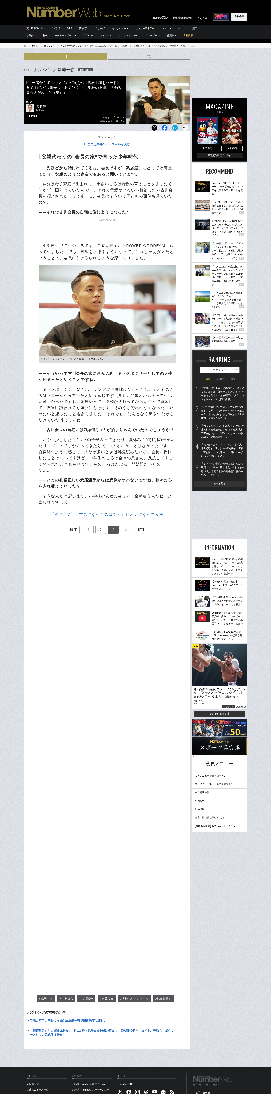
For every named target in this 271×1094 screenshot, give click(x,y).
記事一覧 (34, 1084)
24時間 (220, 379)
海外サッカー (119, 28)
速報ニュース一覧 (38, 1089)
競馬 (194, 28)
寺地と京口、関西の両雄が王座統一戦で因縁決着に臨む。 (68, 1020)
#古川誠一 (86, 998)
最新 (208, 379)
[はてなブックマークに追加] (175, 128)
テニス (181, 28)
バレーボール (152, 35)
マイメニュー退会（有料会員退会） (214, 784)
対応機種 (200, 809)
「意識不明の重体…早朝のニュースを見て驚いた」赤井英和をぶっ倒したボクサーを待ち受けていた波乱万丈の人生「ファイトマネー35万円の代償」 (222, 394)
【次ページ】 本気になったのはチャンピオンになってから (107, 514)
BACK (73, 529)
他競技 (170, 35)
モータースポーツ (64, 35)
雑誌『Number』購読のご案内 (90, 1084)
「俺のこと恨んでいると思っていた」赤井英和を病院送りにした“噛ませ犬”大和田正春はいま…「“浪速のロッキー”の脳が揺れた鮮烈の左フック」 (222, 431)
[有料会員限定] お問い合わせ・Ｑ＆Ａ (215, 826)
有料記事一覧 (202, 792)
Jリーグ (100, 28)
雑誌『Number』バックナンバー (91, 1089)
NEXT (141, 529)
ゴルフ (165, 28)
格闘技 (30, 35)
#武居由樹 (46, 998)
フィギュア (106, 35)
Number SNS (126, 1084)
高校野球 (84, 28)
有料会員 (239, 16)
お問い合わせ (203, 1092)
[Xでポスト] (154, 128)
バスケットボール (128, 35)
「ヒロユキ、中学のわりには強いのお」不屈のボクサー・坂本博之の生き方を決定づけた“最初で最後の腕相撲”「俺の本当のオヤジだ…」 (222, 469)
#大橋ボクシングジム (134, 998)
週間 (233, 379)
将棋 (45, 35)
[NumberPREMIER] (221, 17)
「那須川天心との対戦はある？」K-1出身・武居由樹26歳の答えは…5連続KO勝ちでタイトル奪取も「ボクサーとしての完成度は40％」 (102, 1032)
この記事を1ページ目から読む (108, 144)
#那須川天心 (163, 998)
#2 (149, 57)
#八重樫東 (106, 998)
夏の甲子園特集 (34, 28)
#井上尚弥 (66, 998)
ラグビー (88, 35)
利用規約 (200, 801)
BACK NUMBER (86, 69)
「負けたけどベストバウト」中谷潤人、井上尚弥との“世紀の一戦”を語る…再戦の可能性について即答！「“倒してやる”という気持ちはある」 (222, 450)
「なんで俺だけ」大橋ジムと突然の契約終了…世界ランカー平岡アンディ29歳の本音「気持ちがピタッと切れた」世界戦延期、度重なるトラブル (222, 412)
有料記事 (188, 35)
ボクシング (49, 46)
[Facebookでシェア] (165, 128)
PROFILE (33, 116)
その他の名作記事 (219, 713)
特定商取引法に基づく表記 (209, 817)
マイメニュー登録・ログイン (210, 775)
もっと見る (220, 483)
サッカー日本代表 (144, 28)
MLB (69, 28)
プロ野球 (55, 28)
